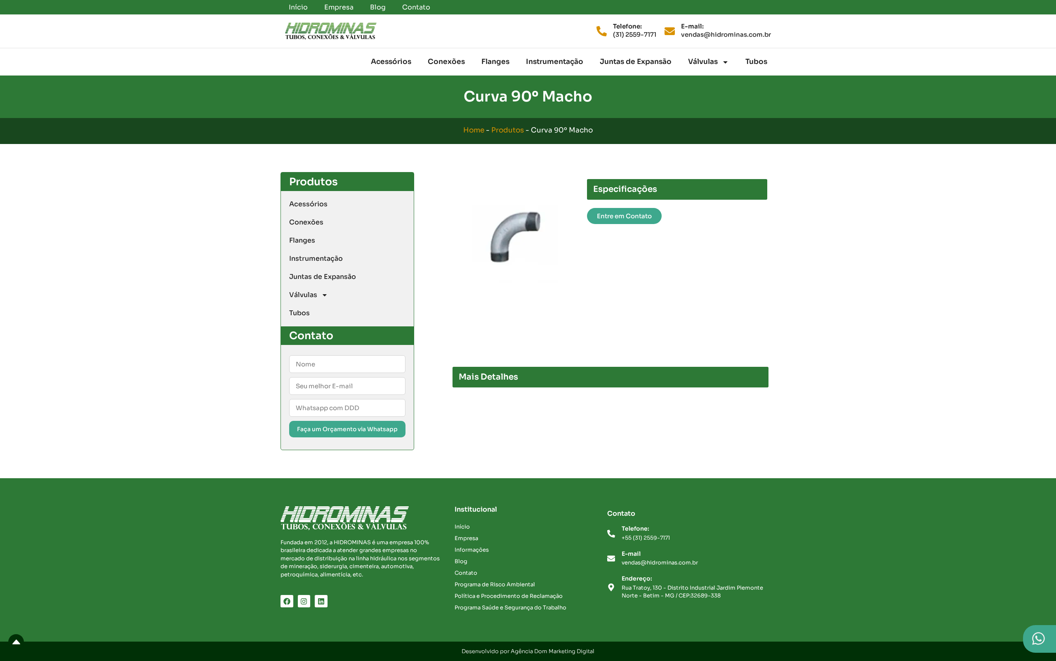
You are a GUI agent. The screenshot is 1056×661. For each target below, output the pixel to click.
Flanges (495, 61)
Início (298, 7)
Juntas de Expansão (636, 61)
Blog (378, 7)
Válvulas (703, 61)
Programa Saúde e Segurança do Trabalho (510, 607)
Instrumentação (554, 61)
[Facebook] (286, 601)
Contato (416, 7)
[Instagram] (304, 601)
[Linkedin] (321, 601)
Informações (472, 549)
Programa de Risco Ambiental (495, 584)
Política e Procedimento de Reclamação (509, 596)
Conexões (446, 61)
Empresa (339, 7)
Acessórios (391, 61)
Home (473, 130)
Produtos (507, 130)
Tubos (756, 61)
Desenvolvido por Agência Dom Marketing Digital (528, 651)
